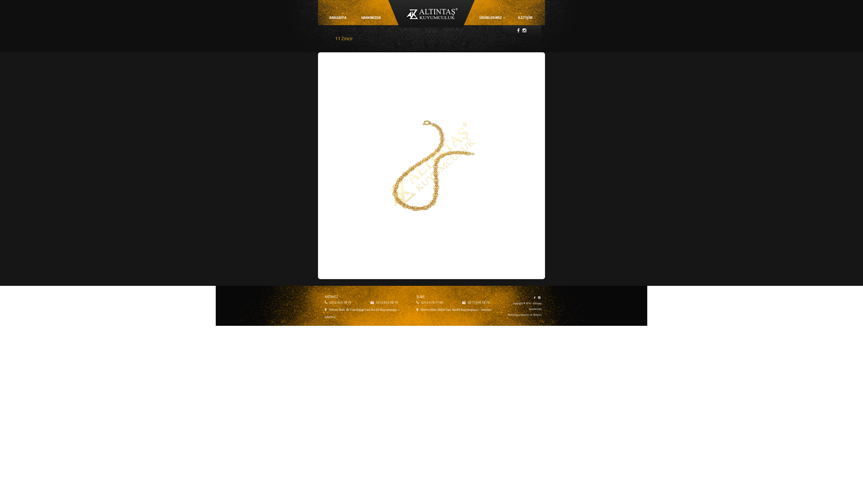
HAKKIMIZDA (371, 17)
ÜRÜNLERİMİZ (491, 17)
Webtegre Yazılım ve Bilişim (525, 315)
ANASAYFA (338, 17)
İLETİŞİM (525, 17)
